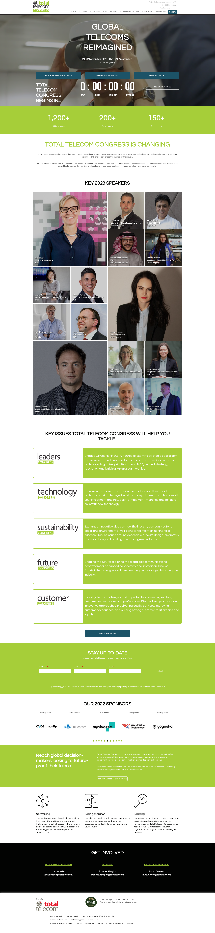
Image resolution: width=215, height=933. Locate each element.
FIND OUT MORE (107, 633)
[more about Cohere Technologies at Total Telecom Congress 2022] (167, 726)
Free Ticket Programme (129, 11)
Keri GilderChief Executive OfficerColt (44, 260)
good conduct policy (56, 916)
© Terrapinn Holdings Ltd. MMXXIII (61, 923)
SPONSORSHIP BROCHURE (112, 778)
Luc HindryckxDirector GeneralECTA (79, 334)
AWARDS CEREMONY (107, 75)
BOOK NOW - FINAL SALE (58, 75)
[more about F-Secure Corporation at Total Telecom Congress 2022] (79, 726)
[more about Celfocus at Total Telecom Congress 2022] (50, 726)
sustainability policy (77, 920)
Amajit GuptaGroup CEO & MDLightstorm (153, 223)
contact (100, 923)
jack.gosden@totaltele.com (59, 875)
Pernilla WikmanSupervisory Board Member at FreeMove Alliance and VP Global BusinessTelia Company (176, 260)
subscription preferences (115, 923)
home (73, 11)
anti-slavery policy (73, 916)
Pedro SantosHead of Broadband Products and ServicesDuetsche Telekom (127, 223)
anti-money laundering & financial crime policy (98, 916)
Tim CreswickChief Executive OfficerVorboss (119, 409)
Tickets (172, 12)
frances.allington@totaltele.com (107, 875)
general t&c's (89, 923)
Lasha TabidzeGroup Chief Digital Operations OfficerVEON (50, 409)
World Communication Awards (154, 11)
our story (83, 11)
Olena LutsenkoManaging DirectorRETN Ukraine (117, 334)
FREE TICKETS (156, 75)
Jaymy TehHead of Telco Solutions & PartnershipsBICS (50, 297)
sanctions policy (93, 920)
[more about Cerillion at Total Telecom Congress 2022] (137, 726)
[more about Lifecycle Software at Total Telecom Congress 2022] (108, 726)
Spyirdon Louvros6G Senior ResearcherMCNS (156, 409)
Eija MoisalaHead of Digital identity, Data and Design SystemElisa (129, 371)
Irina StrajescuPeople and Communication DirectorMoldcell (162, 371)
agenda (113, 11)
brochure (130, 923)
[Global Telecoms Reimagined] (43, 6)
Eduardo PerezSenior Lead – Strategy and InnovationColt (88, 297)
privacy (79, 923)
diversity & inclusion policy (58, 920)
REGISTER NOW (162, 86)
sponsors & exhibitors (98, 11)
